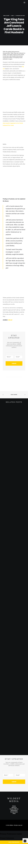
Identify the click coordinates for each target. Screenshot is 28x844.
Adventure (19, 406)
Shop (14, 813)
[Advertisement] (14, 96)
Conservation (18, 464)
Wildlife (20, 436)
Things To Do (18, 642)
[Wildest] (5, 2)
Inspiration (19, 554)
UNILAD (10, 320)
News (12, 15)
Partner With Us (14, 809)
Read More (14, 394)
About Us (14, 807)
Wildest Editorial (21, 15)
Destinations (14, 810)
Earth (20, 582)
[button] (24, 2)
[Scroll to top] (25, 841)
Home (14, 806)
